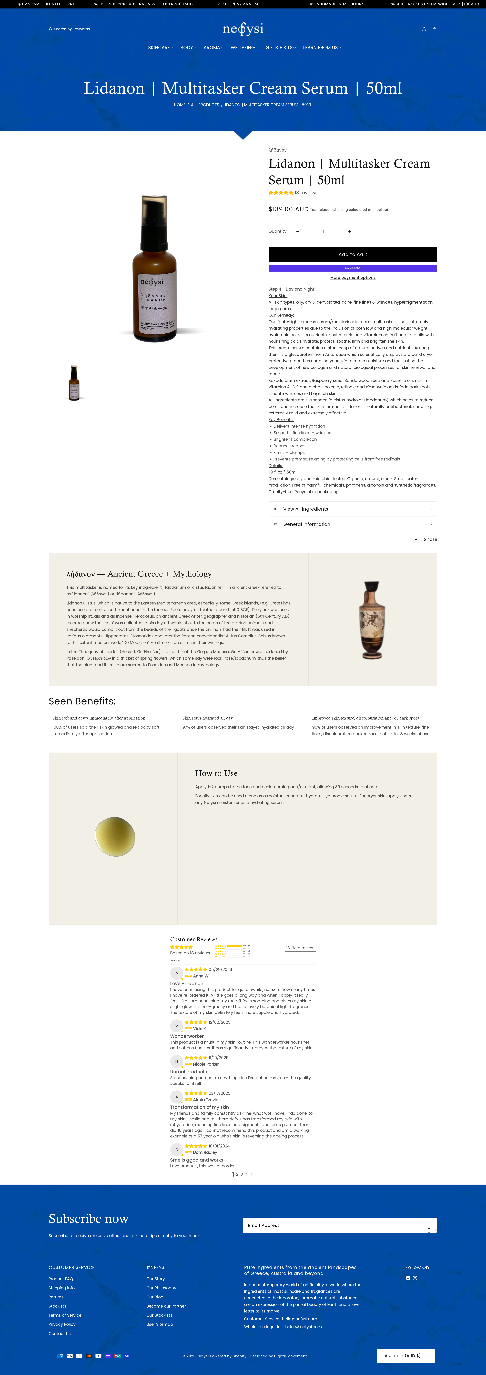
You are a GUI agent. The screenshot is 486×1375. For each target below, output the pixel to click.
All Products (205, 105)
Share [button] (430, 539)
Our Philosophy (161, 1288)
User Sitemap (159, 1324)
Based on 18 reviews (190, 953)
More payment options (353, 277)
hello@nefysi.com (299, 1319)
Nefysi (203, 1356)
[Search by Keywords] (51, 29)
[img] (196, 969)
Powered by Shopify (228, 1356)
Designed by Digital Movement (278, 1356)
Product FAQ (61, 1279)
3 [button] (241, 1174)
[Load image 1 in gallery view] (73, 378)
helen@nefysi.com (303, 1327)
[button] (51, 29)
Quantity (278, 231)
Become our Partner (166, 1306)
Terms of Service (65, 1315)
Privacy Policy (62, 1324)
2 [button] (237, 1174)
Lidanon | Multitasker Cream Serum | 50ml (267, 105)
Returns (56, 1297)
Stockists (57, 1306)
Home (179, 105)
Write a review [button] (300, 948)
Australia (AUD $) (403, 1356)
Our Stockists (159, 1315)
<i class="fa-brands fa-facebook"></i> (408, 1278)
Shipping (340, 210)
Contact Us (60, 1333)
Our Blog (154, 1297)
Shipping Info (62, 1288)
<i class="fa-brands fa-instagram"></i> (415, 1278)
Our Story (155, 1279)
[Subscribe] (431, 1225)
